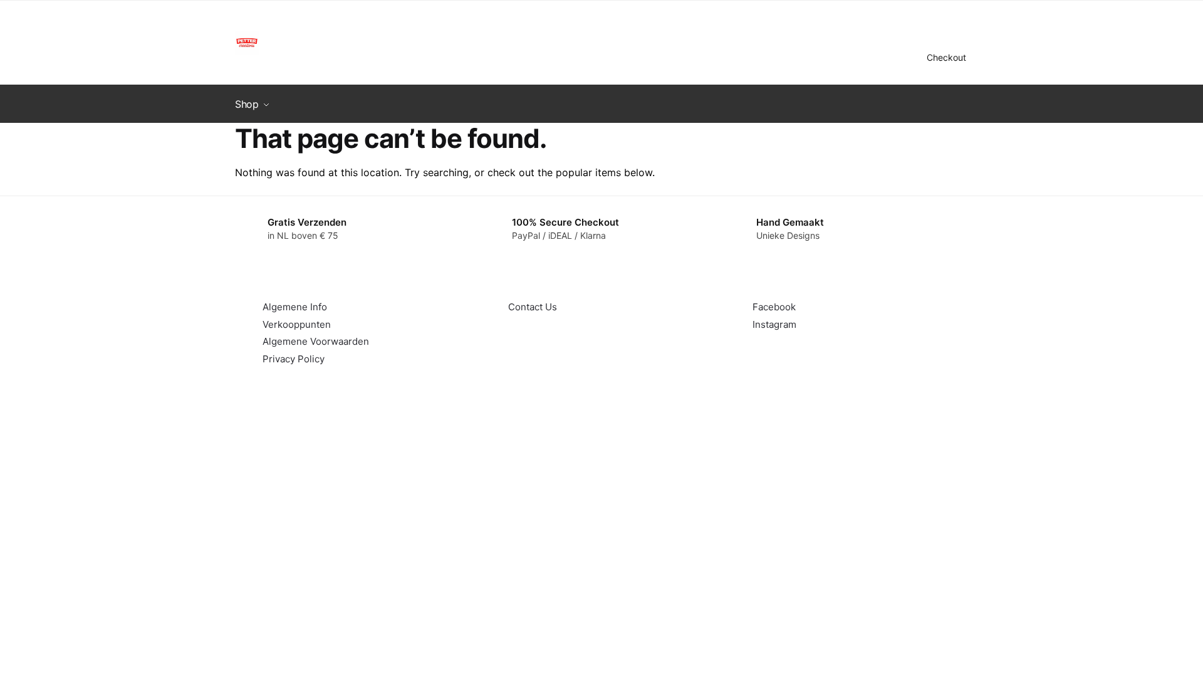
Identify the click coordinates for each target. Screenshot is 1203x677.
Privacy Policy (294, 359)
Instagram (774, 324)
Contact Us (532, 307)
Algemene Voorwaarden (316, 341)
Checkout (946, 57)
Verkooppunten (297, 324)
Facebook (774, 307)
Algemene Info (295, 307)
